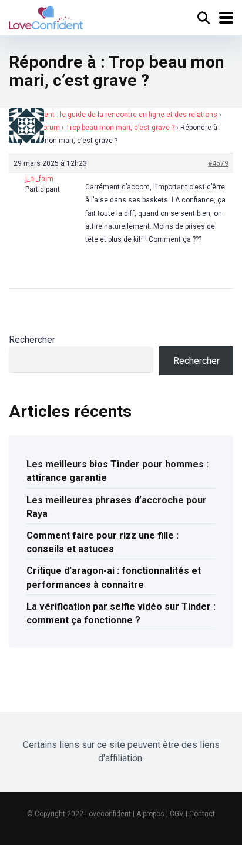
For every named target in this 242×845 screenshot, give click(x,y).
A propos (150, 814)
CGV (177, 814)
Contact (202, 814)
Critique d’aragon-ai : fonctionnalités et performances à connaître (113, 577)
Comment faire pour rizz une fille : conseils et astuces (102, 542)
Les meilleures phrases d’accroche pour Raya (116, 507)
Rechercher (32, 339)
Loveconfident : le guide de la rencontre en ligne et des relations (113, 115)
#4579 (218, 163)
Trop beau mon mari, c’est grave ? (120, 127)
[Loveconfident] (46, 16)
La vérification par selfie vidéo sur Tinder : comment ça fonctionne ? (121, 613)
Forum (49, 127)
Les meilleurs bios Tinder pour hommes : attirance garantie (117, 471)
